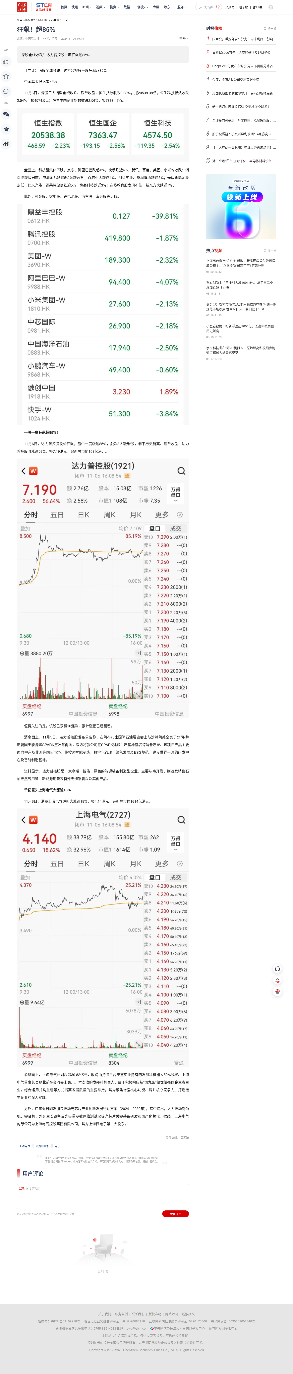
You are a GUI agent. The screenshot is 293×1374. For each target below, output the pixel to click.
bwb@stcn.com (137, 1328)
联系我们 (138, 1314)
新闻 (85, 7)
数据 (127, 7)
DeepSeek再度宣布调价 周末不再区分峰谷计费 (244, 66)
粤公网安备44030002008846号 (233, 1321)
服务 (180, 7)
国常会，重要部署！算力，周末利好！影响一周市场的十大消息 (244, 39)
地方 (167, 7)
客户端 (257, 7)
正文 (65, 20)
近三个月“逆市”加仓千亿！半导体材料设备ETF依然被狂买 (244, 161)
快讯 (75, 7)
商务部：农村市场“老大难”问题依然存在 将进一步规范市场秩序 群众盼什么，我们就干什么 (241, 306)
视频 (99, 7)
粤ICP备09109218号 (65, 1321)
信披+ (141, 7)
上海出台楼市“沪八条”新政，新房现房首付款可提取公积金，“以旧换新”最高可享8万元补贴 (240, 263)
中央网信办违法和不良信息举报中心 (179, 1328)
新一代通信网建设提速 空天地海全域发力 (241, 106)
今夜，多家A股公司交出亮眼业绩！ (237, 79)
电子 (57, 1146)
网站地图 (171, 1314)
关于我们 (104, 1314)
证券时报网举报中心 (223, 1328)
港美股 (55, 20)
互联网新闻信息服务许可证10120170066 (178, 1321)
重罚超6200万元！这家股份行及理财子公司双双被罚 (244, 52)
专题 (156, 7)
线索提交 (188, 1314)
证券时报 (42, 20)
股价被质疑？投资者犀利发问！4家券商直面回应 (244, 134)
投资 (113, 7)
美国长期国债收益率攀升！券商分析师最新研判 (244, 93)
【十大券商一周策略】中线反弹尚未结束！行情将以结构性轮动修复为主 (244, 147)
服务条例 (121, 1314)
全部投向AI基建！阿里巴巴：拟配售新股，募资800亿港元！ (244, 120)
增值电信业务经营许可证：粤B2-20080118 (114, 1321)
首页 (64, 7)
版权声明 (154, 1314)
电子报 (243, 7)
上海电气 (24, 1146)
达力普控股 (42, 1146)
